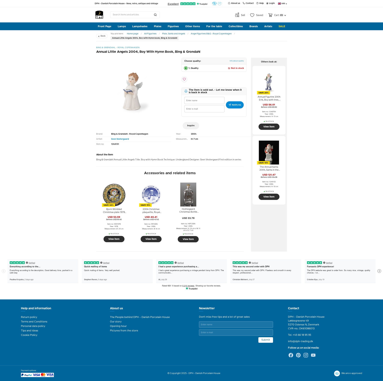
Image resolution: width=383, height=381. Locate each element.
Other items (192, 26)
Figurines (173, 26)
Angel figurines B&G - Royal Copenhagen (211, 34)
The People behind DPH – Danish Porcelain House (140, 317)
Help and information (36, 308)
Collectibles (236, 26)
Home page (132, 34)
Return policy (29, 317)
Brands (253, 26)
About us (116, 308)
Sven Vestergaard (120, 139)
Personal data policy (33, 326)
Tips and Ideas (29, 330)
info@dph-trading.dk (300, 341)
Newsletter (207, 308)
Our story (115, 321)
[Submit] (155, 15)
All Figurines (150, 34)
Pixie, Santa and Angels (173, 34)
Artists (268, 26)
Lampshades (139, 26)
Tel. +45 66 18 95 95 (299, 335)
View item (114, 239)
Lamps (122, 26)
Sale (282, 26)
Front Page (104, 26)
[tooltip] (114, 211)
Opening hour (118, 326)
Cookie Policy (29, 335)
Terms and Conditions (34, 321)
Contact (293, 308)
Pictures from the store (124, 330)
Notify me (236, 105)
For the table (214, 26)
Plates (157, 26)
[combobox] (135, 15)
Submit (265, 340)
